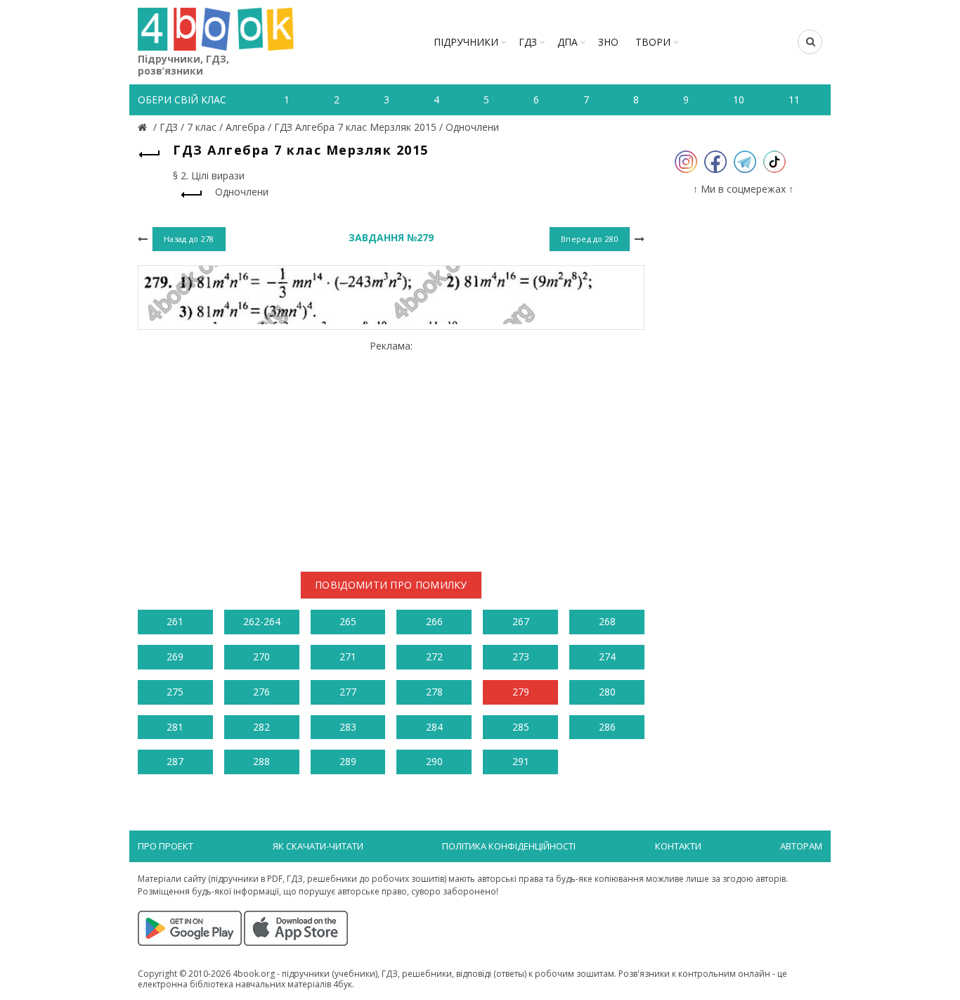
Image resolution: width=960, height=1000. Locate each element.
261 (175, 621)
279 (520, 691)
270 (261, 656)
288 (261, 761)
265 (347, 621)
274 (607, 656)
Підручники (466, 42)
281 (175, 726)
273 (520, 656)
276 (261, 691)
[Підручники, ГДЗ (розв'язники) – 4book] (144, 127)
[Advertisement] (391, 450)
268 (607, 621)
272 (434, 656)
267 (520, 621)
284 (434, 726)
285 (520, 726)
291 (520, 761)
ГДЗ (528, 42)
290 (434, 761)
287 (175, 761)
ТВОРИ (652, 42)
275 (175, 691)
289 (347, 761)
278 (434, 691)
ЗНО (608, 42)
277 (347, 691)
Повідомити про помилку (391, 584)
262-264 (261, 621)
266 (434, 621)
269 (175, 656)
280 (607, 691)
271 (347, 656)
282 (261, 726)
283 (347, 726)
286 (607, 726)
